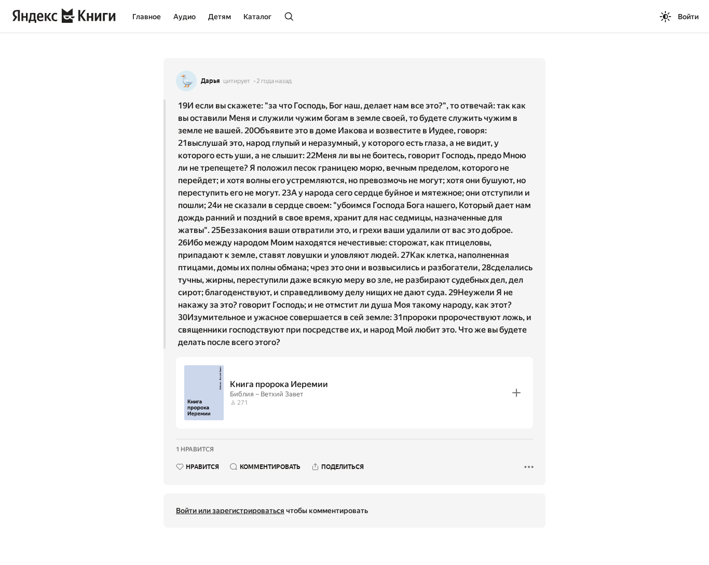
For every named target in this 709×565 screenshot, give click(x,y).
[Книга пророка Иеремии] (354, 393)
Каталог (257, 16)
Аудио (184, 16)
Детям (219, 16)
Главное (146, 16)
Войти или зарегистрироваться (230, 510)
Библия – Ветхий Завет (266, 394)
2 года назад (274, 81)
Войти (688, 16)
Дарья (210, 81)
